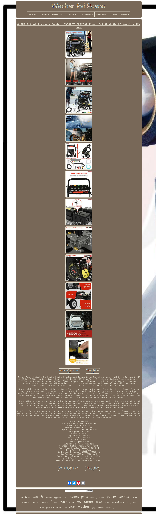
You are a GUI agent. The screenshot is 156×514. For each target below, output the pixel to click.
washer (83, 506)
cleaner (124, 497)
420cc (66, 498)
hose (42, 507)
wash (72, 507)
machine (108, 508)
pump (25, 501)
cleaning (129, 503)
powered (49, 498)
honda (71, 502)
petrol (99, 501)
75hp (79, 502)
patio (84, 497)
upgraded (58, 497)
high (54, 501)
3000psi (107, 502)
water (62, 501)
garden (50, 507)
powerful (116, 508)
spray (93, 508)
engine (88, 502)
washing (93, 497)
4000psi (101, 498)
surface (25, 497)
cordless (100, 508)
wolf (65, 508)
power (111, 496)
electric (38, 497)
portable (45, 502)
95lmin (74, 497)
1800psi (59, 508)
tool (134, 502)
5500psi (134, 498)
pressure (117, 501)
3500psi (35, 502)
